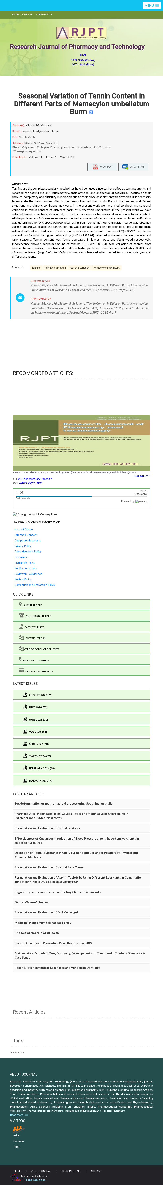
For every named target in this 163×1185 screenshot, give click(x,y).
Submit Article (32, 605)
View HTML (137, 166)
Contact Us (44, 14)
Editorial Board (71, 1171)
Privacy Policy (23, 546)
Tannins (36, 267)
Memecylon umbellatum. (106, 267)
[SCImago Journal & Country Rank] (35, 514)
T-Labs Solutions (34, 1179)
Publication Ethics (26, 568)
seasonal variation (79, 267)
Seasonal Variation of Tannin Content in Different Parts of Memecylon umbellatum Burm (81, 104)
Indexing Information (38, 671)
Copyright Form (35, 638)
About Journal (22, 14)
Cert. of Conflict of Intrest (41, 649)
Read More (17, 1114)
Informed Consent (26, 534)
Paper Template (33, 627)
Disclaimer (21, 557)
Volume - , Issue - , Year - (51, 157)
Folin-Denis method (55, 267)
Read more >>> (142, 475)
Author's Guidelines (37, 615)
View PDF (105, 166)
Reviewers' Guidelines (28, 573)
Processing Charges (35, 660)
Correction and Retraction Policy (35, 584)
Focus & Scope (24, 529)
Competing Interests (28, 540)
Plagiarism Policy (25, 562)
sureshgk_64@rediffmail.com (41, 131)
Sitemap (96, 1171)
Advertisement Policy (28, 551)
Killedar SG (32, 125)
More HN (46, 125)
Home (17, 1171)
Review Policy (23, 579)
